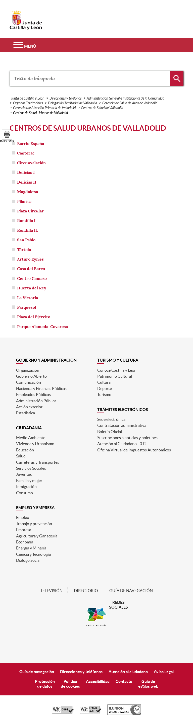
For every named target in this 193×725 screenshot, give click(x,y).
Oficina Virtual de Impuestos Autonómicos (134, 450)
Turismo (104, 394)
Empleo (22, 517)
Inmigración (26, 486)
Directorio (86, 590)
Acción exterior (29, 407)
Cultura (104, 382)
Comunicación (28, 382)
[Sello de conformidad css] (63, 712)
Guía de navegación (131, 590)
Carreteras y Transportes (37, 462)
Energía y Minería (31, 548)
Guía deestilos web (148, 683)
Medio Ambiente (30, 437)
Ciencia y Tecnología (33, 554)
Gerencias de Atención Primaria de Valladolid (44, 108)
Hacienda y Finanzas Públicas (41, 388)
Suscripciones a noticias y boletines (127, 437)
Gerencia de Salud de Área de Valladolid (129, 103)
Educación (25, 450)
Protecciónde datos (45, 683)
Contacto (124, 681)
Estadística (25, 413)
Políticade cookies (70, 683)
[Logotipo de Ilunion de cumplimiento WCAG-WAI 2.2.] (124, 713)
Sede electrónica (111, 419)
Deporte (104, 388)
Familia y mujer (29, 480)
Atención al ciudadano (128, 671)
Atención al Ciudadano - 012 (122, 443)
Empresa (23, 529)
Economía (24, 542)
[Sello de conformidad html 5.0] (90, 712)
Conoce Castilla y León (116, 370)
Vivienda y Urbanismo (35, 443)
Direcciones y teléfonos (65, 98)
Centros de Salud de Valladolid (102, 108)
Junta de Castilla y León (27, 98)
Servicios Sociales (31, 468)
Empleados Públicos (33, 394)
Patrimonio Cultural (114, 376)
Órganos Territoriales (28, 103)
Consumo (24, 493)
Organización (27, 370)
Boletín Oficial (109, 431)
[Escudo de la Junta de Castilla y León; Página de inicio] (26, 28)
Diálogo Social (28, 560)
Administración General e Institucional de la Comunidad (125, 98)
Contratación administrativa (121, 425)
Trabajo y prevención (34, 523)
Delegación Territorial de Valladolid (72, 103)
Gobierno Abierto (31, 376)
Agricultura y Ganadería (36, 536)
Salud (21, 456)
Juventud (24, 474)
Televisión (51, 590)
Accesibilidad (98, 681)
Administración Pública (36, 400)
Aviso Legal (164, 671)
